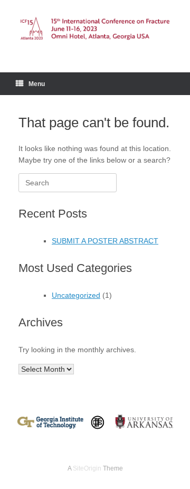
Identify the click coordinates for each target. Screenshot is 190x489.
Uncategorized (76, 295)
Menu (36, 84)
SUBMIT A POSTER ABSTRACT (105, 241)
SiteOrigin (87, 468)
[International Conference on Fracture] (95, 28)
